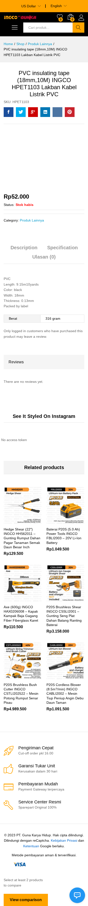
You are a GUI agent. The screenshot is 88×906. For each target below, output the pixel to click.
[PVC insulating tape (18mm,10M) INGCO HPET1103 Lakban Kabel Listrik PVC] (8, 112)
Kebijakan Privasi (64, 840)
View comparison (26, 900)
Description (24, 247)
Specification (62, 247)
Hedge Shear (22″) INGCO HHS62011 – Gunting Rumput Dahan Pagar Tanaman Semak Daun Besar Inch (22, 538)
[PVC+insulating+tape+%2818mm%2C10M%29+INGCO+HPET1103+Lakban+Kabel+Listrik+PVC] (21, 112)
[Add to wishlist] (33, 521)
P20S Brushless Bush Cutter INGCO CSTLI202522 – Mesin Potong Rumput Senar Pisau (21, 693)
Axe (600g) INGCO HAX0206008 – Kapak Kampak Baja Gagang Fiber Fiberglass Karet (21, 613)
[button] (53, 599)
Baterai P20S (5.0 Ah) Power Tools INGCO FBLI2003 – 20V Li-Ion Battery (63, 536)
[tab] (24, 249)
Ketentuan (31, 846)
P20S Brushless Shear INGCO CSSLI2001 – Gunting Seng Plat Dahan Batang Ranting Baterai (64, 616)
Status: (9, 205)
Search (78, 27)
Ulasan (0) (44, 256)
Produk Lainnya (32, 220)
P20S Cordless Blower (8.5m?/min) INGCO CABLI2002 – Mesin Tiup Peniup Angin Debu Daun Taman (65, 693)
